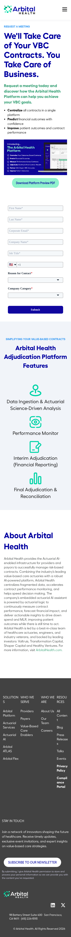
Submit (35, 309)
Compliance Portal (62, 782)
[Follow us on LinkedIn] (53, 905)
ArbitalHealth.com (49, 650)
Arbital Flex (11, 758)
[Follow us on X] (63, 905)
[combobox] (35, 280)
